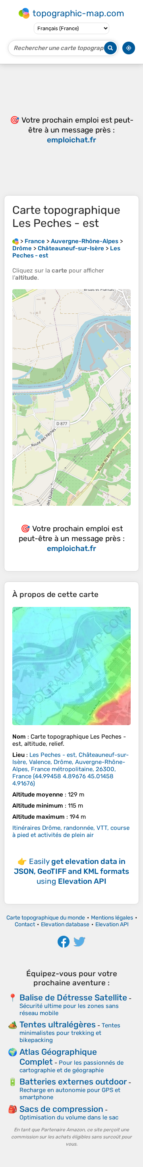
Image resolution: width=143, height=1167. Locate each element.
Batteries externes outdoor (73, 1081)
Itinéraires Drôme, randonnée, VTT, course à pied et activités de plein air (70, 831)
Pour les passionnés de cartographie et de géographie (71, 1066)
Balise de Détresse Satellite (73, 997)
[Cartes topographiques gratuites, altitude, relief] (15, 241)
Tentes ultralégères (57, 1024)
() (70, 769)
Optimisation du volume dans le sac (68, 1117)
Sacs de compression (61, 1109)
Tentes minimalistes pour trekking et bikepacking (69, 1033)
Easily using (71, 871)
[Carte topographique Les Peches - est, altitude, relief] (71, 666)
